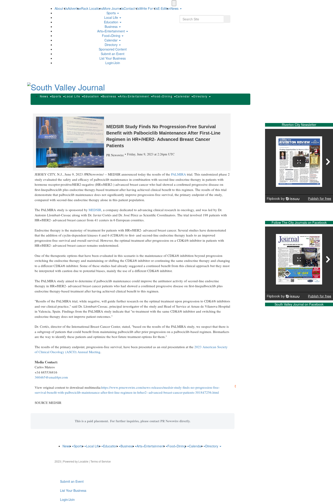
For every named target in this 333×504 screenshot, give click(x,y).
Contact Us (132, 8)
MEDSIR (95, 209)
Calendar (111, 40)
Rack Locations (92, 8)
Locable (83, 461)
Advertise (74, 8)
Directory (111, 44)
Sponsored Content (113, 49)
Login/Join (112, 62)
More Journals (113, 8)
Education (111, 22)
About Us (61, 8)
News (44, 96)
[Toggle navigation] (174, 3)
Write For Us (149, 8)
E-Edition (164, 8)
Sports (111, 13)
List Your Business (112, 58)
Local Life (111, 17)
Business (111, 26)
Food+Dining (111, 35)
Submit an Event (112, 53)
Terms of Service (100, 461)
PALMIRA (178, 174)
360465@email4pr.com (51, 377)
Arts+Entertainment (111, 31)
